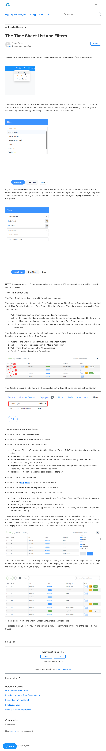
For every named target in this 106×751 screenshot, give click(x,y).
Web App (32, 15)
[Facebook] (6, 642)
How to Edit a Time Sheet (16, 690)
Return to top (11, 678)
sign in (13, 731)
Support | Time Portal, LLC (15, 15)
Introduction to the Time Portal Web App (23, 695)
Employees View (12, 705)
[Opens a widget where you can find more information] (10, 746)
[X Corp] (10, 642)
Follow (95, 44)
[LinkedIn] (14, 642)
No (60, 656)
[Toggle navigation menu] (96, 5)
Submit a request (63, 669)
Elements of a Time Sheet (17, 700)
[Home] (7, 4)
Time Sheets (44, 15)
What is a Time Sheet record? (18, 709)
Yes (46, 656)
